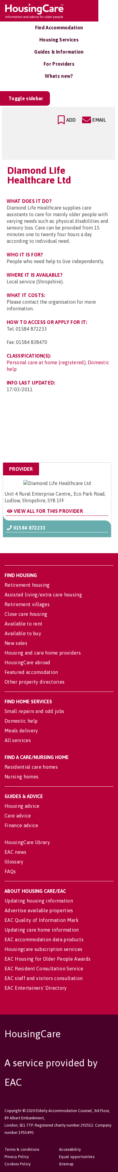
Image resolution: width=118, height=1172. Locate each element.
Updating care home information (42, 930)
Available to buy (23, 633)
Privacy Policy (17, 1156)
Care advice (18, 815)
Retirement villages (27, 604)
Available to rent (23, 623)
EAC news (16, 852)
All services (18, 740)
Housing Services (59, 39)
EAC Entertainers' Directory (36, 988)
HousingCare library (27, 842)
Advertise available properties (39, 910)
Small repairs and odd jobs (34, 711)
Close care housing (26, 614)
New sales (16, 643)
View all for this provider (47, 511)
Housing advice (22, 806)
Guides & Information (59, 51)
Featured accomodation (31, 672)
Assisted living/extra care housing (43, 594)
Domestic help (21, 721)
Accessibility (70, 1149)
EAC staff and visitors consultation (44, 978)
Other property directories (34, 682)
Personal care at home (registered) (46, 362)
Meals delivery (21, 730)
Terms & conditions (22, 1149)
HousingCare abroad (28, 662)
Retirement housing (27, 585)
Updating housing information (39, 900)
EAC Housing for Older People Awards (47, 959)
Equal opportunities (76, 1156)
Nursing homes (21, 776)
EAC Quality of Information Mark (42, 920)
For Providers (59, 64)
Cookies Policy (18, 1164)
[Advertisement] (63, 432)
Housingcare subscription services (44, 949)
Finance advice (21, 825)
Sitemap (66, 1164)
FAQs (10, 871)
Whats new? (59, 76)
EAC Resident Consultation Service (44, 968)
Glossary (14, 861)
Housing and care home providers (43, 652)
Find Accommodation (59, 27)
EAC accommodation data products (44, 939)
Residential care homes (31, 767)
